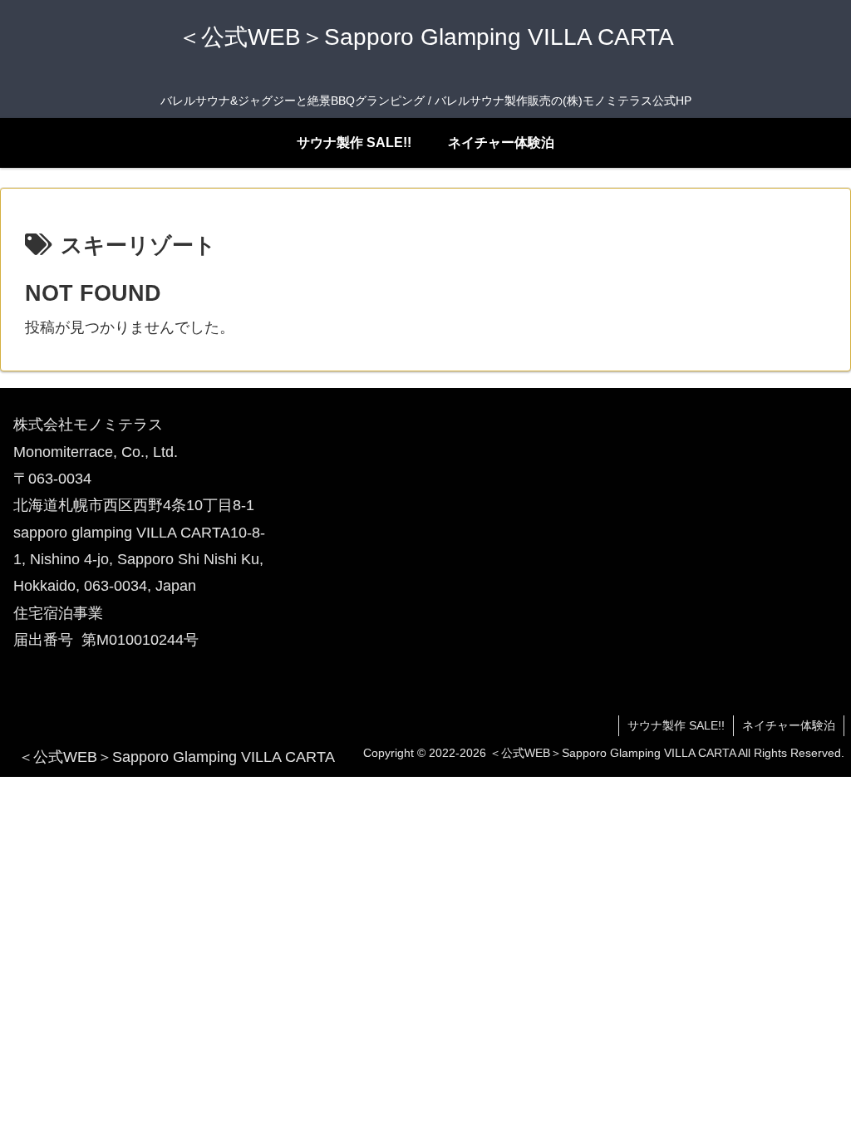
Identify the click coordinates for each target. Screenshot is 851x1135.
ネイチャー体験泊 (788, 725)
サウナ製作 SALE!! (676, 725)
